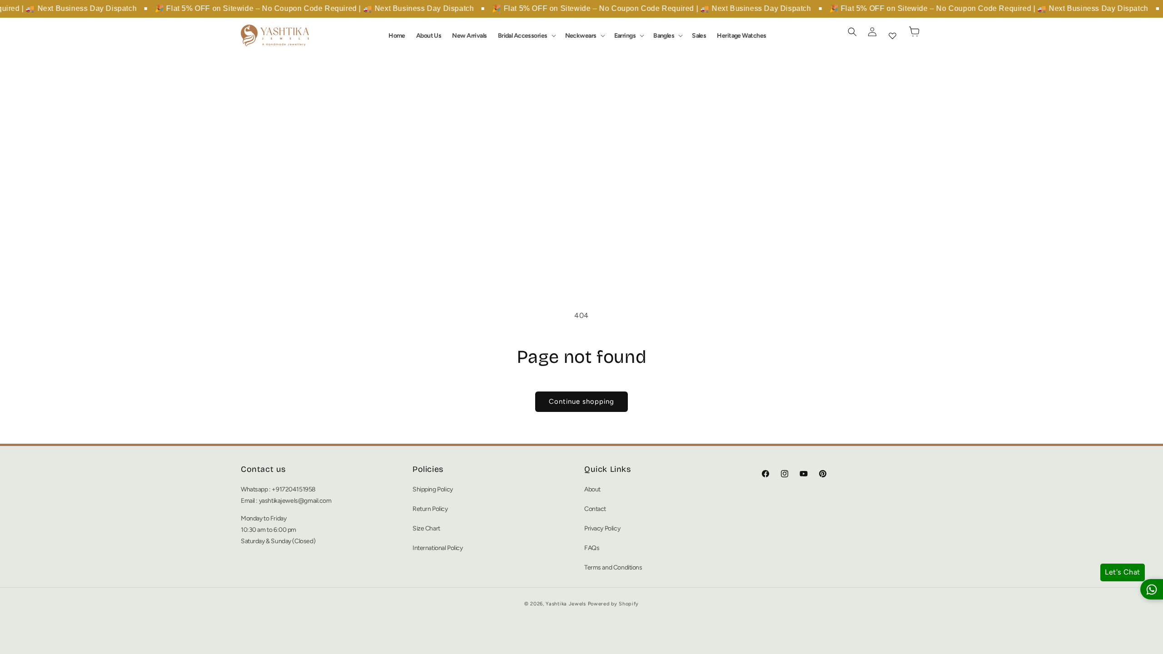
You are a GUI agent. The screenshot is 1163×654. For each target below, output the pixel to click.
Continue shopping (581, 401)
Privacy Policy (602, 528)
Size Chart (426, 528)
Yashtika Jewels (566, 604)
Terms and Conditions (613, 567)
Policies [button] (428, 469)
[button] (526, 35)
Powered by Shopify (613, 604)
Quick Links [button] (607, 469)
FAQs (591, 548)
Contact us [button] (263, 469)
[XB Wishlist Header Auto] (892, 35)
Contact (595, 509)
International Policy (438, 548)
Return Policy (430, 509)
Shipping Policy (433, 489)
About (592, 489)
